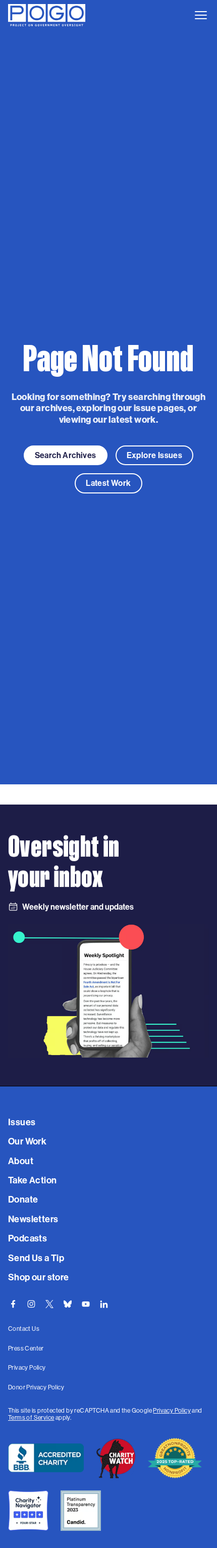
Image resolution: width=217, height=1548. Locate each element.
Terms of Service (31, 1417)
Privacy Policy (172, 1410)
